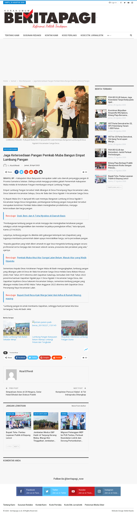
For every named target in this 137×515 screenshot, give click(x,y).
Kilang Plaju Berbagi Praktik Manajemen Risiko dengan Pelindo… (120, 165)
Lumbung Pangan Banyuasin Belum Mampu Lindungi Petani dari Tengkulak (44, 339)
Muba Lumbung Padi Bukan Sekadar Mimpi (15, 338)
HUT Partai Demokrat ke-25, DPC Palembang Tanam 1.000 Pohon (120, 125)
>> (108, 35)
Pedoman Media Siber (94, 505)
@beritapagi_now (73, 478)
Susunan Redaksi (32, 35)
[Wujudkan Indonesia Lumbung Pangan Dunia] (74, 328)
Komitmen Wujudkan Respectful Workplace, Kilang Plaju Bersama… (118, 112)
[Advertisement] (68, 58)
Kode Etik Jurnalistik (92, 35)
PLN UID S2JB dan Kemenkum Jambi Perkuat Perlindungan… (119, 152)
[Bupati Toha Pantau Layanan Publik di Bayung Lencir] (18, 421)
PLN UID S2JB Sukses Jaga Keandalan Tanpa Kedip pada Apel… (121, 99)
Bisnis (64, 414)
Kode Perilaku (69, 35)
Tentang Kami (12, 35)
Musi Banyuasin (10, 149)
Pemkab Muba (13, 352)
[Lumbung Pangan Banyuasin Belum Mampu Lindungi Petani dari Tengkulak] (45, 328)
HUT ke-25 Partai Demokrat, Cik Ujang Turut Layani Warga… (120, 139)
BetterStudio (129, 511)
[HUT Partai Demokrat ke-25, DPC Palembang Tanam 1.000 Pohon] (100, 126)
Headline (10, 414)
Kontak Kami (51, 35)
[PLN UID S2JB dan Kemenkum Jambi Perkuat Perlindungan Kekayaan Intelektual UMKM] (100, 153)
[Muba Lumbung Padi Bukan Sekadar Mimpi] (16, 328)
